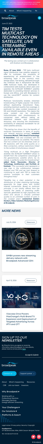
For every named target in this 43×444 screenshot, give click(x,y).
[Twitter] (33, 437)
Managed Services (9, 400)
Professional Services (10, 398)
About (11, 11)
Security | (25, 425)
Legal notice (6, 425)
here (24, 349)
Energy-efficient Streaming (12, 402)
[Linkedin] (39, 437)
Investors (24, 385)
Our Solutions (8, 411)
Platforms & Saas (10, 415)
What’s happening (24, 11)
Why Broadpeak (10, 391)
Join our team (13, 385)
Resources (31, 382)
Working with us (8, 396)
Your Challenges (10, 407)
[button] (5, 10)
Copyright (31, 425)
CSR (4, 385)
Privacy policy (16, 425)
